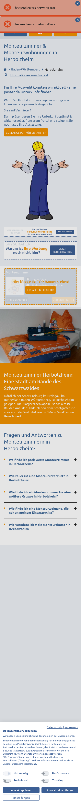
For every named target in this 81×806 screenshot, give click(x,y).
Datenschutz (55, 727)
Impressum (71, 727)
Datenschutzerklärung (24, 763)
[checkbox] (7, 773)
